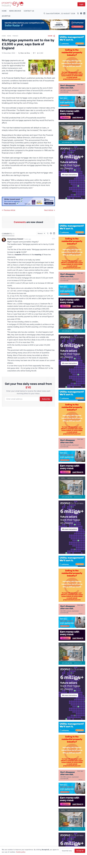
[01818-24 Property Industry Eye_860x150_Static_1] (28, 201)
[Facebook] (81, 13)
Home (4, 36)
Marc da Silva (25, 53)
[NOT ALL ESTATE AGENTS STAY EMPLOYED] (72, 101)
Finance (15, 36)
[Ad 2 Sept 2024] (72, 64)
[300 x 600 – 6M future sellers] (72, 172)
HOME (4, 11)
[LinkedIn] (84, 13)
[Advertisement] (72, 210)
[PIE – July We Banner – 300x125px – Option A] (72, 114)
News (9, 36)
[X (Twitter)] (78, 13)
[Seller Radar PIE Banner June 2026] (43, 25)
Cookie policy (20, 852)
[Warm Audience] (72, 88)
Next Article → (49, 210)
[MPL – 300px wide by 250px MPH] (72, 133)
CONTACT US (29, 11)
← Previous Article (8, 210)
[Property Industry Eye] (12, 4)
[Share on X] (48, 233)
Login (81, 4)
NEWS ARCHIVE (15, 11)
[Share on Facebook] (51, 233)
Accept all (79, 851)
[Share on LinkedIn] (54, 233)
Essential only (67, 851)
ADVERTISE (6, 16)
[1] (72, 40)
